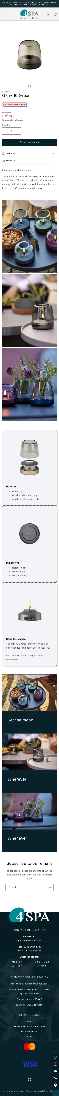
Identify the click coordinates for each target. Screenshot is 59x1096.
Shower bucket (29, 999)
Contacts (29, 1036)
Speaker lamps (29, 1005)
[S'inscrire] (50, 887)
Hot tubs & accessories (29, 983)
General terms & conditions (29, 1026)
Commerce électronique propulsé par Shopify (36, 1091)
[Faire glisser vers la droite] (36, 86)
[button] (3, 14)
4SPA (13, 1091)
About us (29, 1021)
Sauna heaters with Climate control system (29, 991)
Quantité (6, 125)
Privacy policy (29, 1031)
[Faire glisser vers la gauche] (22, 86)
